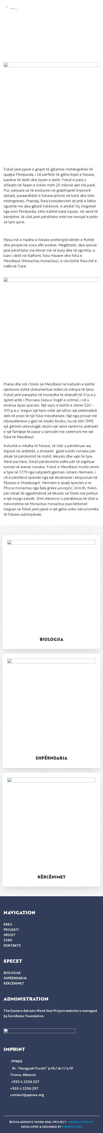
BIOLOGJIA (51, 639)
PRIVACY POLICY (81, 1122)
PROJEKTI (11, 930)
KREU (8, 924)
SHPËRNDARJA (51, 758)
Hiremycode (72, 1126)
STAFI (8, 940)
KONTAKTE (12, 946)
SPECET (10, 935)
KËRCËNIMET (51, 877)
